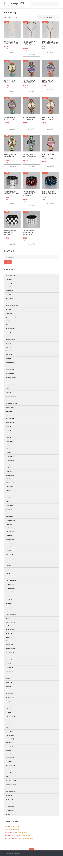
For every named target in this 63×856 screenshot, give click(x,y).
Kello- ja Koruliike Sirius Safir (12, 835)
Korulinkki (7, 826)
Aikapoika (7, 829)
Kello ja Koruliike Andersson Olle (14, 838)
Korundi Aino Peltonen (10, 832)
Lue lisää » (12, 53)
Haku (7, 262)
